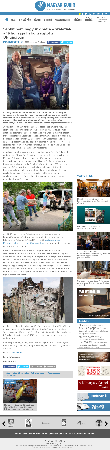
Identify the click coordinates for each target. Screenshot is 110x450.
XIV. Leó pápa (25, 19)
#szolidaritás (10, 375)
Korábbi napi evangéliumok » (99, 316)
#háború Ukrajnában (20, 373)
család (88, 342)
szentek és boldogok (96, 345)
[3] (38, 109)
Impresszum (37, 447)
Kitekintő (48, 19)
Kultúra (91, 434)
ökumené (84, 325)
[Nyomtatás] (49, 367)
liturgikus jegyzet (96, 325)
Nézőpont (78, 19)
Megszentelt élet (63, 19)
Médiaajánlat (46, 447)
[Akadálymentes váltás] (80, 14)
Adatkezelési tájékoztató (69, 447)
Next (106, 423)
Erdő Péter (101, 328)
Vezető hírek (84, 175)
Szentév (82, 331)
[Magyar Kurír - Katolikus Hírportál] (55, 10)
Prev (3, 423)
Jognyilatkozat (56, 447)
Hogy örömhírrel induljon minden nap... (92, 295)
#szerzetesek (54, 373)
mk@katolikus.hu (73, 446)
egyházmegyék (86, 336)
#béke (7, 373)
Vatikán (95, 342)
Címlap (18, 434)
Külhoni (37, 19)
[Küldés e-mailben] (36, 367)
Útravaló (89, 331)
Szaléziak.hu (16, 352)
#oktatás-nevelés (38, 373)
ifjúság (96, 331)
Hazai (13, 19)
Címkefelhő (84, 321)
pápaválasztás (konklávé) (89, 347)
